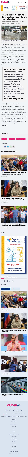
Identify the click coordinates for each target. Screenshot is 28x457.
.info (3, 414)
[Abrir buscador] (21, 2)
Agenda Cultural (14, 451)
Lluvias (4, 139)
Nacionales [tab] (15, 289)
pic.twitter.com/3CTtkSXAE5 (15, 99)
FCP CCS (17, 414)
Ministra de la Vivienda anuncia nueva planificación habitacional (12, 199)
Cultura (14, 426)
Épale (12, 414)
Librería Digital (14, 439)
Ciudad (14, 446)
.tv (6, 414)
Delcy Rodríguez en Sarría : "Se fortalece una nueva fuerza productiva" (13, 374)
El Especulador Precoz (14, 434)
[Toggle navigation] (25, 2)
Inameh (12, 139)
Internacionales (14, 424)
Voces (14, 429)
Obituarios (14, 441)
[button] (14, 255)
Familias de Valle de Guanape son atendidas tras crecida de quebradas (13, 224)
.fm (9, 414)
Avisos (14, 431)
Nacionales (14, 421)
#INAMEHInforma (17, 69)
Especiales (14, 436)
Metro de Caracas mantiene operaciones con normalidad (12, 395)
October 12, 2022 (16, 104)
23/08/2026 (5, 176)
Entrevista (14, 449)
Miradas (14, 444)
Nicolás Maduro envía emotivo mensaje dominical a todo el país (14, 352)
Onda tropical (21, 139)
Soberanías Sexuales (14, 453)
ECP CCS (23, 414)
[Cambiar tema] (18, 2)
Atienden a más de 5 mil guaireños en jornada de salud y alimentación (13, 173)
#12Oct (7, 69)
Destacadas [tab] (6, 289)
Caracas (14, 419)
